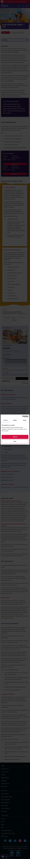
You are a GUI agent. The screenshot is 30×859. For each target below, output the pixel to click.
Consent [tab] (5, 420)
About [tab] (24, 420)
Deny (15, 441)
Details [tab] (15, 420)
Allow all (15, 436)
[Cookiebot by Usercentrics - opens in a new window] (22, 416)
